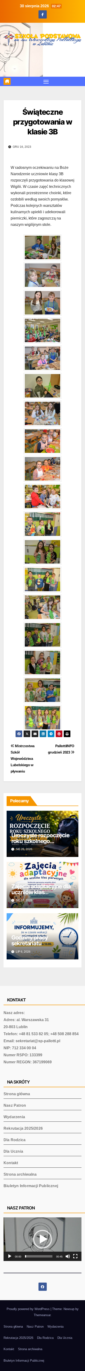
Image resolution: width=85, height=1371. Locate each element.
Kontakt (11, 1163)
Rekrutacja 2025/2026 (23, 1128)
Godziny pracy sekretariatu (29, 940)
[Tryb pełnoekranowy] (75, 1256)
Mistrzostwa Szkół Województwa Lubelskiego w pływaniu (22, 758)
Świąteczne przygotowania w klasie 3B (42, 121)
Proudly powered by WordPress (29, 1309)
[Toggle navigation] (46, 81)
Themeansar (42, 1315)
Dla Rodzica (15, 1140)
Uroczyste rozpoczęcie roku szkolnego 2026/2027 (40, 841)
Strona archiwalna (20, 1174)
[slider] (38, 1256)
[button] (42, 1239)
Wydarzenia (14, 1117)
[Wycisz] (67, 1256)
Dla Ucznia (13, 1151)
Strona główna (17, 1094)
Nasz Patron (15, 1105)
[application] (42, 1239)
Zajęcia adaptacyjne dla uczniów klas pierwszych (41, 892)
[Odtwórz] (9, 1256)
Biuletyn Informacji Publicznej (31, 1186)
